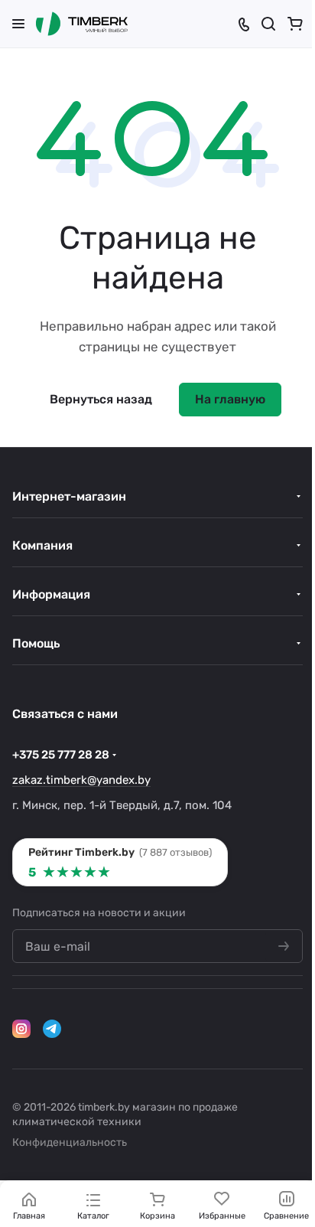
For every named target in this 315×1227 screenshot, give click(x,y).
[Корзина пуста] (295, 23)
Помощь (36, 643)
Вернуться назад (101, 399)
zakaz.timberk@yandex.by (81, 780)
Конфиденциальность (69, 1142)
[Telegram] (52, 1029)
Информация (51, 594)
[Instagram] (21, 1029)
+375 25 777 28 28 (60, 755)
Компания (42, 545)
